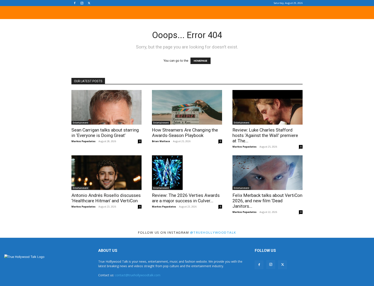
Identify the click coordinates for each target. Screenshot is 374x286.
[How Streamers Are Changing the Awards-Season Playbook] (187, 107)
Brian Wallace (161, 141)
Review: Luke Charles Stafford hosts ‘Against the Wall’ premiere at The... (265, 135)
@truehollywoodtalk (213, 232)
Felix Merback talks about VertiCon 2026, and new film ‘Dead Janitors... (267, 201)
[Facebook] (74, 3)
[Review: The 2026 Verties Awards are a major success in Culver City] (187, 172)
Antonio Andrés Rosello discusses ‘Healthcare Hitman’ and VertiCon (106, 198)
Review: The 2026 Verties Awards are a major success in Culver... (186, 198)
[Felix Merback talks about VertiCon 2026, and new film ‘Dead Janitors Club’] (267, 172)
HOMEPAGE (200, 60)
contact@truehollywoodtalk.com (137, 275)
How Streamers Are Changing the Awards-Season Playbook (185, 132)
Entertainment (80, 122)
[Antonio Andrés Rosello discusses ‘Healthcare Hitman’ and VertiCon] (106, 172)
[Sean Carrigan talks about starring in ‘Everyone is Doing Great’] (106, 107)
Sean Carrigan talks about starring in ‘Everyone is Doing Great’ (105, 132)
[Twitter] (89, 3)
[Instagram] (82, 3)
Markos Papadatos (83, 141)
